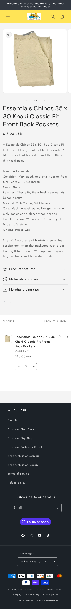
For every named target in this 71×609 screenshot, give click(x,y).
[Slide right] (44, 100)
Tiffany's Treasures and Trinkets (34, 589)
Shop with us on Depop (23, 465)
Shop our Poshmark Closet (25, 447)
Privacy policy (50, 594)
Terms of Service (18, 474)
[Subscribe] (57, 507)
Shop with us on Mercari (23, 456)
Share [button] (10, 302)
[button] (8, 16)
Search (12, 420)
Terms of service (25, 600)
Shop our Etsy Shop (20, 438)
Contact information (47, 600)
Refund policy (16, 483)
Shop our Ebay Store (21, 429)
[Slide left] (26, 100)
